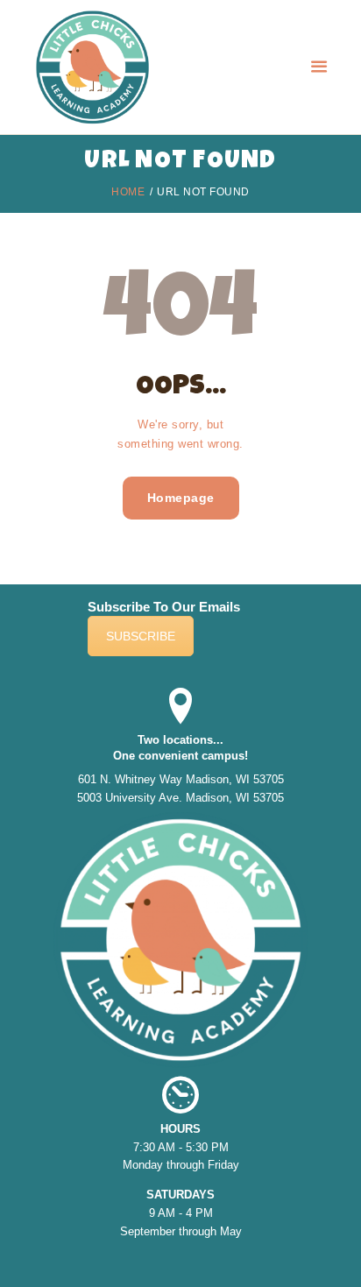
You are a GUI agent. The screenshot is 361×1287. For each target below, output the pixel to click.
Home (128, 192)
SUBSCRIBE (140, 636)
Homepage (181, 498)
